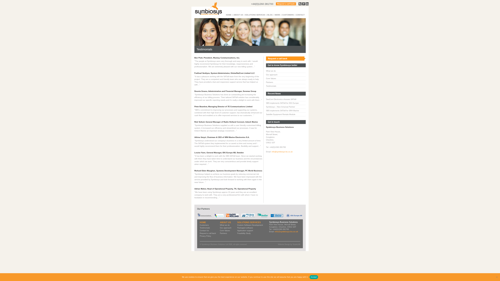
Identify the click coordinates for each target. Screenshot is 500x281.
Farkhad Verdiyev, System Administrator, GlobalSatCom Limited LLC (224, 73)
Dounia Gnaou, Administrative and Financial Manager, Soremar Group (225, 91)
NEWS (277, 15)
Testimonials (271, 86)
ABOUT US (238, 15)
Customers (204, 225)
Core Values (271, 78)
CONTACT (300, 15)
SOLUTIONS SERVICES (255, 15)
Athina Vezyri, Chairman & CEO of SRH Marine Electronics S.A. (221, 137)
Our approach (271, 75)
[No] (496, 277)
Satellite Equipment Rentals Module (280, 114)
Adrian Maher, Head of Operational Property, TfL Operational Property (225, 189)
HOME (228, 15)
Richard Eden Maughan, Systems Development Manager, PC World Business (228, 171)
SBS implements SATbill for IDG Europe (282, 103)
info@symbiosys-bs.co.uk (282, 152)
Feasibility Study (244, 233)
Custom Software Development (250, 225)
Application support (245, 230)
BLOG (270, 15)
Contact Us (204, 230)
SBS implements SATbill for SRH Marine (282, 111)
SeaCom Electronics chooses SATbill (281, 99)
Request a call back (286, 4)
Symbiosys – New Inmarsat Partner (280, 107)
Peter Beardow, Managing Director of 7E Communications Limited (223, 107)
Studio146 (296, 244)
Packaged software (245, 228)
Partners (269, 82)
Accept (314, 277)
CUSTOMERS (288, 15)
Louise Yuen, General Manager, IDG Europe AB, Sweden (219, 153)
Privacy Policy (205, 236)
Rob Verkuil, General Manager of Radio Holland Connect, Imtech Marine (226, 122)
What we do (271, 71)
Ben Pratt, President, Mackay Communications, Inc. (217, 58)
